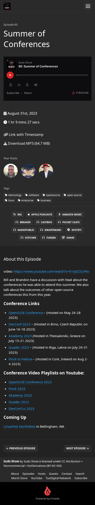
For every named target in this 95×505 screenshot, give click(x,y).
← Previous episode (20, 448)
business (45, 200)
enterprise (27, 200)
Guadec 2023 (19, 347)
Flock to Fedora (20, 359)
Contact (67, 474)
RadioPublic (26, 230)
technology (14, 195)
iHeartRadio (53, 230)
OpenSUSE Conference (26, 312)
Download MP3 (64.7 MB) (28, 143)
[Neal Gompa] (28, 172)
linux (11, 200)
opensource (53, 195)
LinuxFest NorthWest (19, 426)
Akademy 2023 (20, 336)
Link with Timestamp (26, 134)
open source (74, 195)
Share (70, 237)
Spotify (77, 230)
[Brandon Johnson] (46, 172)
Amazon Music (72, 214)
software (33, 195)
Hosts (42, 474)
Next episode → (77, 448)
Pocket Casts (71, 222)
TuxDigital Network (58, 478)
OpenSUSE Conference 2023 (30, 382)
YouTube (36, 478)
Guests (53, 474)
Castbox (46, 222)
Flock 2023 (17, 388)
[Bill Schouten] (11, 172)
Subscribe (80, 478)
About (15, 474)
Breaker (25, 222)
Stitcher (30, 237)
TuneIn (51, 237)
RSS (19, 214)
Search (80, 474)
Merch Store (19, 478)
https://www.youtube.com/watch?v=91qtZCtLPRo (51, 271)
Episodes (28, 474)
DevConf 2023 (19, 324)
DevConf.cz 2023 (21, 408)
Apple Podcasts (41, 214)
